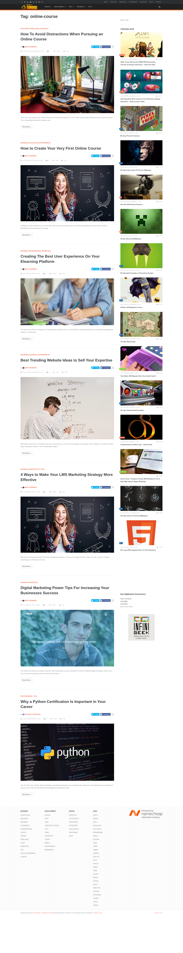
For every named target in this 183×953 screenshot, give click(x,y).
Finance (24, 836)
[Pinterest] (36, 2)
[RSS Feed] (34, 2)
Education (25, 28)
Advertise (143, 2)
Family (95, 836)
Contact (158, 2)
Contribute (133, 2)
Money (95, 877)
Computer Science (52, 825)
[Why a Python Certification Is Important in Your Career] (67, 752)
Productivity (34, 469)
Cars (95, 822)
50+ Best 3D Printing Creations (131, 204)
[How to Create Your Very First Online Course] (67, 193)
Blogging (24, 818)
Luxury (96, 874)
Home (95, 870)
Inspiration (73, 822)
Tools (95, 902)
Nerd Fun (96, 888)
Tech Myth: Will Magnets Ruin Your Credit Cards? (138, 376)
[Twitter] (25, 2)
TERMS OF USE (97, 913)
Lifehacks (44, 28)
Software (97, 895)
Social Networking (28, 853)
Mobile (47, 843)
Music (95, 884)
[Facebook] (22, 2)
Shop (151, 2)
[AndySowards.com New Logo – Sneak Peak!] (141, 427)
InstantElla (123, 604)
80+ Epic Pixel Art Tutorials (130, 136)
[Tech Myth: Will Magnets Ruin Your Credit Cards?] (141, 358)
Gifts (95, 860)
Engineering (98, 832)
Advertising (25, 815)
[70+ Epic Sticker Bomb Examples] (141, 392)
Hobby (95, 867)
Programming (26, 696)
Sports (96, 898)
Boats (95, 815)
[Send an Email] (31, 2)
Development (59, 7)
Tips (89, 7)
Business (80, 7)
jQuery (47, 839)
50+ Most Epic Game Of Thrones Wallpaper (135, 170)
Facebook (106, 47)
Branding (24, 355)
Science (96, 891)
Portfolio (123, 2)
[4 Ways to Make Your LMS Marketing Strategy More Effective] (67, 524)
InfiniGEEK (124, 601)
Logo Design (74, 829)
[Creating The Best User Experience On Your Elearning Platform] (67, 301)
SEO (22, 850)
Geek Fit (96, 857)
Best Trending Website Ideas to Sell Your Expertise (66, 360)
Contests (72, 815)
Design (47, 7)
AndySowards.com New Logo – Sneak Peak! (136, 444)
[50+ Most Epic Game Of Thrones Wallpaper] (141, 152)
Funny (95, 846)
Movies (96, 881)
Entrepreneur (44, 143)
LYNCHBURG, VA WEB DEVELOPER (43, 913)
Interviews (73, 825)
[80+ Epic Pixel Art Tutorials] (141, 118)
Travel (95, 905)
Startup (24, 857)
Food (95, 843)
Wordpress (49, 850)
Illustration (74, 818)
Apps (47, 818)
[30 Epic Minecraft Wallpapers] (141, 221)
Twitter (97, 47)
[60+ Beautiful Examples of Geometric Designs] (141, 255)
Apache (47, 815)
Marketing (46, 251)
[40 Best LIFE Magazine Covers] (141, 289)
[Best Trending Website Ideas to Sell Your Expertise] (67, 408)
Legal (23, 843)
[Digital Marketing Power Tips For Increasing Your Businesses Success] (67, 638)
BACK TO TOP (158, 913)
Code (47, 822)
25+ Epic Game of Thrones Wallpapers (134, 516)
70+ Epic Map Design (128, 341)
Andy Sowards (30, 47)
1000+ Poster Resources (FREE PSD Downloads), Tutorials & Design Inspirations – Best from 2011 (138, 63)
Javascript (49, 836)
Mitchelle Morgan (32, 714)
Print (71, 836)
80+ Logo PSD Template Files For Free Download (138, 550)
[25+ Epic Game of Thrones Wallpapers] (141, 498)
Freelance (34, 28)
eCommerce (25, 825)
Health (95, 863)
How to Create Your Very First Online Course (61, 148)
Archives (113, 2)
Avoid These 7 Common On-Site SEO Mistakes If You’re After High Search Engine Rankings (140, 480)
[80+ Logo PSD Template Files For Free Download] (141, 532)
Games (95, 850)
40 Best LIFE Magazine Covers (131, 307)
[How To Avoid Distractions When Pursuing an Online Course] (67, 84)
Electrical (97, 829)
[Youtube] (28, 2)
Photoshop (73, 832)
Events (23, 832)
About (106, 2)
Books (95, 818)
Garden (96, 853)
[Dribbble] (42, 2)
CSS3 (46, 829)
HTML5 (47, 832)
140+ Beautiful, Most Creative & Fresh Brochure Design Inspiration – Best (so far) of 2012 (140, 100)
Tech (70, 7)
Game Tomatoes (126, 599)
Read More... (26, 127)
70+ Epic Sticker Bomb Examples (132, 410)
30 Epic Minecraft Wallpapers (130, 239)
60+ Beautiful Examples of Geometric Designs (136, 273)
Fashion (96, 839)
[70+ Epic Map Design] (141, 324)
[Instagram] (39, 2)
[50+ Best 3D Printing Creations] (141, 187)
